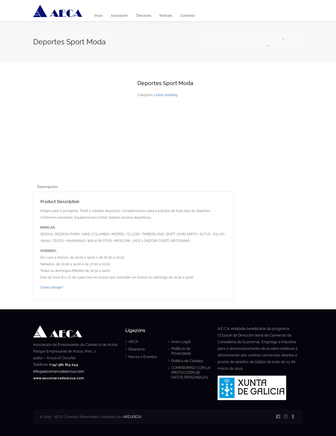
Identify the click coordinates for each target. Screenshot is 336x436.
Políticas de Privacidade (181, 351)
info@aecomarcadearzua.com (58, 371)
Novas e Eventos (142, 357)
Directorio (143, 15)
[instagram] (285, 417)
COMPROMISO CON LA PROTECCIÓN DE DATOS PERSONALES (191, 373)
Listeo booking (165, 95)
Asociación (119, 15)
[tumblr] (293, 417)
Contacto (187, 15)
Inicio (98, 15)
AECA (133, 342)
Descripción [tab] (47, 187)
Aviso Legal (181, 342)
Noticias (166, 15)
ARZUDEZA (132, 417)
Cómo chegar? (51, 287)
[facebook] (278, 417)
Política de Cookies (187, 361)
